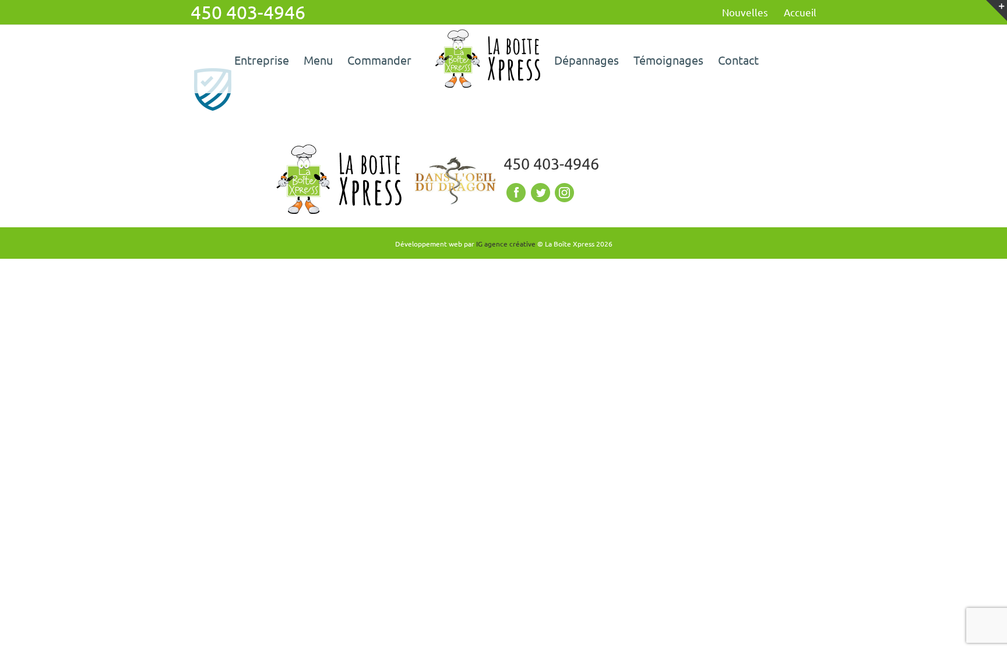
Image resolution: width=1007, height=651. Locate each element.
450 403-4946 (551, 163)
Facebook (515, 193)
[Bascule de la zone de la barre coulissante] (996, 10)
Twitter (539, 193)
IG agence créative (506, 243)
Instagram (563, 193)
